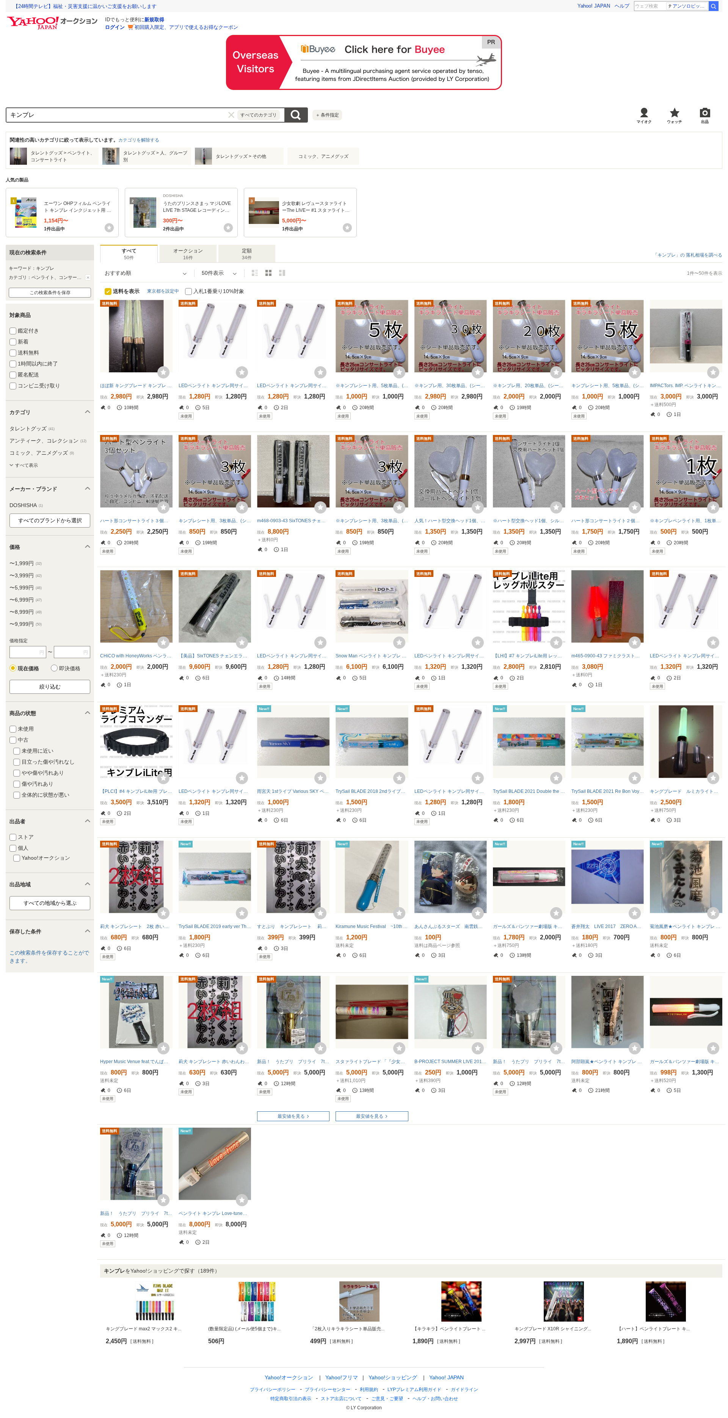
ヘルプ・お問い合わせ (435, 1398)
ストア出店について (341, 1398)
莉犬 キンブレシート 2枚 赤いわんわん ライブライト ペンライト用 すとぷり (136, 926)
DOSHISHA (26, 505)
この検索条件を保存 (50, 292)
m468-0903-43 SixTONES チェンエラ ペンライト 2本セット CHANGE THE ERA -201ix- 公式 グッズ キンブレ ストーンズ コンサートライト (293, 520)
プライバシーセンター (327, 1389)
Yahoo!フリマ (341, 1377)
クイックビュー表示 (282, 273)
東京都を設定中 (163, 291)
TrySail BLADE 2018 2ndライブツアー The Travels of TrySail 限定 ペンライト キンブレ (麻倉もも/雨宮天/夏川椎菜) (372, 791)
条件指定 (327, 115)
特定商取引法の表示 (290, 1398)
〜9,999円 (25, 624)
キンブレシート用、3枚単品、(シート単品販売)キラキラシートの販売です (215, 520)
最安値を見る (291, 1116)
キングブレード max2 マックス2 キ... (143, 1328)
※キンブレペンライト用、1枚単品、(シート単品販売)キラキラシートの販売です (686, 520)
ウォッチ (674, 122)
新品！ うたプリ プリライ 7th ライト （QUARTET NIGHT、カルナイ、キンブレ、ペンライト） (529, 1061)
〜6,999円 (25, 600)
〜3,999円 (25, 575)
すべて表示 (26, 465)
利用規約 (369, 1389)
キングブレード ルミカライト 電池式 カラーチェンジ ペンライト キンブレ (686, 791)
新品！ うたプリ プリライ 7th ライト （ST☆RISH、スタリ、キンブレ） (293, 1061)
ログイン (115, 27)
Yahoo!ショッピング (393, 1377)
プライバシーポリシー (272, 1389)
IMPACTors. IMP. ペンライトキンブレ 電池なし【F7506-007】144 (686, 385)
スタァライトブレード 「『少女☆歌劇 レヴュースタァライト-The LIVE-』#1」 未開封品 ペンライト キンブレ (372, 1061)
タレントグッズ (32, 428)
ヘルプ (622, 6)
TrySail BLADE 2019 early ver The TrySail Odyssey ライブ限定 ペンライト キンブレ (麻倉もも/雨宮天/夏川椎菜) (215, 926)
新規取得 (154, 19)
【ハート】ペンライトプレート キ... (653, 1328)
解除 (88, 277)
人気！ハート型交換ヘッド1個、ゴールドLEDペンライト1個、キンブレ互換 (450, 520)
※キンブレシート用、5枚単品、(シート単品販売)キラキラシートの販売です (372, 385)
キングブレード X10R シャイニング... (553, 1328)
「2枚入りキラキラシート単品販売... (347, 1328)
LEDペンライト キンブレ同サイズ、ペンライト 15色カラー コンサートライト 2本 (215, 385)
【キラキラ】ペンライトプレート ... (449, 1328)
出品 (705, 122)
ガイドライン (464, 1389)
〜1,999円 (25, 563)
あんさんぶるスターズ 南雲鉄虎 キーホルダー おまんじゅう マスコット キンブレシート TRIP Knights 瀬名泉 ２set (450, 926)
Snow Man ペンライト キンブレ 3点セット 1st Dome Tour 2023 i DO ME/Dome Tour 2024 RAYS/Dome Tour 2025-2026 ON (372, 656)
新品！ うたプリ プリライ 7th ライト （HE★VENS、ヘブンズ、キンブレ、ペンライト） (136, 1213)
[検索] (714, 6)
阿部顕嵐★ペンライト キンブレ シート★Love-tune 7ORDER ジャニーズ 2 (607, 1061)
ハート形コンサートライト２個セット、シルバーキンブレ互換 (607, 520)
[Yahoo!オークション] (53, 18)
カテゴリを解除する (138, 140)
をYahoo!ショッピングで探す (162, 1271)
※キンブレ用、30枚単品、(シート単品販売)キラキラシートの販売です (450, 385)
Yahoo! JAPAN (593, 6)
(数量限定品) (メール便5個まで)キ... (244, 1328)
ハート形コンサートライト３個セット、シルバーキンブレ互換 (136, 520)
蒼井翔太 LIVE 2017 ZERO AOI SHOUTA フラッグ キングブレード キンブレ (607, 926)
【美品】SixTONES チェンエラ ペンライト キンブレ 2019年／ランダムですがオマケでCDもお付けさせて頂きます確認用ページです (215, 656)
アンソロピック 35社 (690, 6)
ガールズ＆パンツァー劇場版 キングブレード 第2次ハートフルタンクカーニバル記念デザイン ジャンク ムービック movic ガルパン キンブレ (686, 1061)
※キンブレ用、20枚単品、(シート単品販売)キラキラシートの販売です (529, 385)
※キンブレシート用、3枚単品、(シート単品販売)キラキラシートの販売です (372, 520)
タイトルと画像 (255, 273)
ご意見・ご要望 (387, 1398)
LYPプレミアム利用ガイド (414, 1389)
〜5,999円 (25, 588)
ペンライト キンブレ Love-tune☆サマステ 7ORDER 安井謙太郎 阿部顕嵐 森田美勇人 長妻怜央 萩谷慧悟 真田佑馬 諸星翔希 (215, 1213)
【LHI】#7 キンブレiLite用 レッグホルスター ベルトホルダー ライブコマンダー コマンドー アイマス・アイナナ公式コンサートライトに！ (529, 656)
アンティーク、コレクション (47, 441)
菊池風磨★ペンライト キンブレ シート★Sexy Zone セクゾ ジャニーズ (686, 926)
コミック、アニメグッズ (41, 453)
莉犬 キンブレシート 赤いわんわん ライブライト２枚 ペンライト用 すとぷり (215, 1061)
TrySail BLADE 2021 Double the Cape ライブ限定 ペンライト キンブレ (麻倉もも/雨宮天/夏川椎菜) (529, 791)
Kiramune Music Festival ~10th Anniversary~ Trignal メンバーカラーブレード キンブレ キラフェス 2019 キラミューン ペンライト (372, 926)
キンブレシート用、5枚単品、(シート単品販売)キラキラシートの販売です (607, 385)
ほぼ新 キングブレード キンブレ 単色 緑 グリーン (136, 385)
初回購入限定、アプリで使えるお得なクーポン (186, 27)
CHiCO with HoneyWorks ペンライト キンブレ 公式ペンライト (136, 656)
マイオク (644, 122)
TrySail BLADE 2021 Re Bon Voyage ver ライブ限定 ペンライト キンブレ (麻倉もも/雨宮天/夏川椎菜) (607, 791)
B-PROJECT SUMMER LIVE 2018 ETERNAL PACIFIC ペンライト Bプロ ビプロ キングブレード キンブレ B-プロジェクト (450, 1061)
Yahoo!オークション (289, 1377)
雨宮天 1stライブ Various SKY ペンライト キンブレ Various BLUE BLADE (293, 791)
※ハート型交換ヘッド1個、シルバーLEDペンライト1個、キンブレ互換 (529, 520)
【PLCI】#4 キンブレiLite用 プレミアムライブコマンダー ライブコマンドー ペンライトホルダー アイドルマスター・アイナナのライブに (136, 791)
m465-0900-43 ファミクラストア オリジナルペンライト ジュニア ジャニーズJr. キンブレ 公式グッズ (607, 656)
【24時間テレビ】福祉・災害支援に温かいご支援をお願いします (85, 6)
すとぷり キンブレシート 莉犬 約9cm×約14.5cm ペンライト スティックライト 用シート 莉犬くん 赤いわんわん (293, 926)
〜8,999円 (25, 612)
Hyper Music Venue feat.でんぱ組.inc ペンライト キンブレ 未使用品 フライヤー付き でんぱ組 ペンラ (136, 1061)
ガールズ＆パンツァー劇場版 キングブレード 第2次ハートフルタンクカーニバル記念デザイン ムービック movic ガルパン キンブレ (529, 926)
